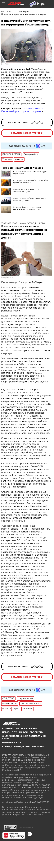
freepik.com (7, 277)
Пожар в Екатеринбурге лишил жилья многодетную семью (29, 199)
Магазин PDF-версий (31, 732)
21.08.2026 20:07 (9, 223)
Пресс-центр (9, 732)
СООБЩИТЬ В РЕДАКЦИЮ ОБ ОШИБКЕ (23, 746)
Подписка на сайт (26, 728)
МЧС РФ (5, 64)
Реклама (7, 728)
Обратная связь (11, 742)
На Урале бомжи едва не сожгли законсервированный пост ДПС (27, 208)
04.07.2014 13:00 (8, 11)
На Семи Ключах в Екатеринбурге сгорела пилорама (22, 110)
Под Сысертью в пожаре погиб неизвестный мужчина (26, 190)
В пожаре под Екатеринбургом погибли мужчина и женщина (30, 181)
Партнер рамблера (26, 827)
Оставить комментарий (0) (27, 133)
